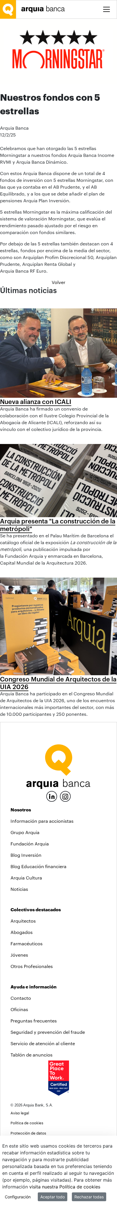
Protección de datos (28, 1133)
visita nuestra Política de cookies (64, 1187)
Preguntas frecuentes (34, 1020)
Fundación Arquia (30, 843)
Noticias (19, 889)
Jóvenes (19, 954)
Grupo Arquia (25, 832)
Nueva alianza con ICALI (35, 401)
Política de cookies (27, 1123)
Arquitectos (23, 920)
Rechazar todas (89, 1196)
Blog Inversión (26, 855)
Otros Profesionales (32, 966)
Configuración (18, 1196)
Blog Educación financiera (38, 866)
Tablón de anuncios (32, 1054)
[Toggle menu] (106, 9)
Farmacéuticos (27, 943)
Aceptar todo (52, 1196)
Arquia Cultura (26, 877)
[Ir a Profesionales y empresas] (44, 9)
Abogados (22, 932)
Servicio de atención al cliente (43, 1043)
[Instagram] (65, 796)
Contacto (21, 998)
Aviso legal (20, 1113)
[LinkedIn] (51, 795)
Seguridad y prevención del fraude (48, 1032)
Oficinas (19, 1009)
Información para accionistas (42, 821)
